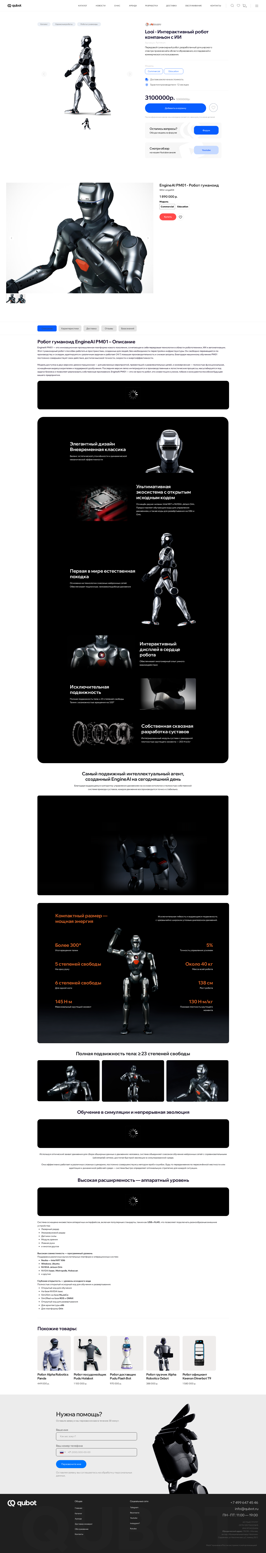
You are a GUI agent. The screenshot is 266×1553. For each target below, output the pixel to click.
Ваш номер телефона (69, 1445)
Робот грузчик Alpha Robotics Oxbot (161, 1376)
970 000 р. (116, 1383)
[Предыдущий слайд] (11, 238)
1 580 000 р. (189, 1383)
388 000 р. (152, 1383)
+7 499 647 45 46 (244, 1502)
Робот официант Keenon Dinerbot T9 (197, 1376)
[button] (256, 6)
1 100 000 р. (80, 1383)
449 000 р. (43, 1383)
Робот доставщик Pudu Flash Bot (123, 1376)
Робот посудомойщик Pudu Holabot (90, 1376)
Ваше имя (62, 1429)
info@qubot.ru (246, 1509)
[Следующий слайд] (148, 238)
